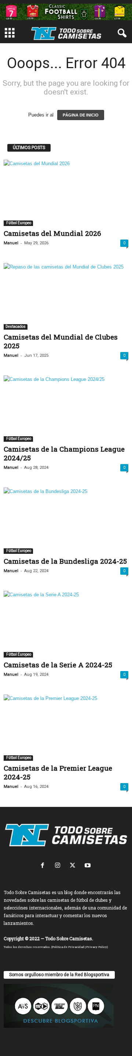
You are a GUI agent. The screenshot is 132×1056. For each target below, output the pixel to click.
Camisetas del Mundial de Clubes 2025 (61, 341)
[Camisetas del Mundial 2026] (66, 193)
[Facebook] (44, 866)
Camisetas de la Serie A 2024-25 (58, 664)
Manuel (11, 243)
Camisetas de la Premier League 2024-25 (58, 772)
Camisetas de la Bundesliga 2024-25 (65, 561)
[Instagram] (59, 866)
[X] (74, 866)
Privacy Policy (96, 947)
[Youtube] (88, 866)
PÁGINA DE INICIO (81, 115)
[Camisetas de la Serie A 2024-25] (66, 624)
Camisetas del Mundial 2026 (52, 233)
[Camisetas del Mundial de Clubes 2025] (66, 296)
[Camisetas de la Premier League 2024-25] (66, 727)
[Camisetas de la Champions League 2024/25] (66, 408)
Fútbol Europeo (18, 223)
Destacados (16, 327)
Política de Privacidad (68, 947)
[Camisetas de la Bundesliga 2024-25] (66, 521)
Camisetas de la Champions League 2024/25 (64, 453)
